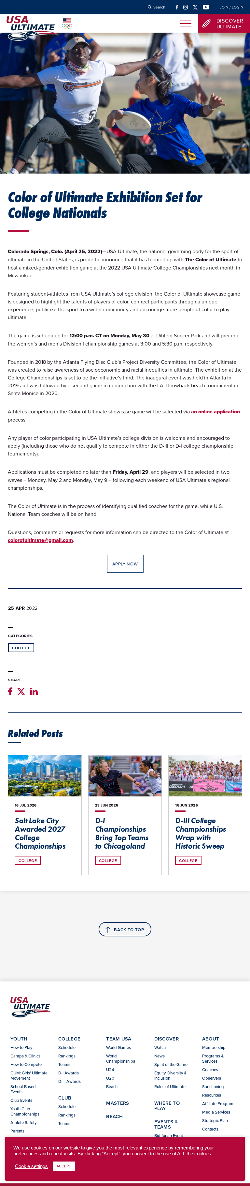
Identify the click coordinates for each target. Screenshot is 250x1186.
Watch (160, 1047)
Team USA (118, 1038)
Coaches (210, 1069)
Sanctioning (213, 1086)
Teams (64, 1064)
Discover (166, 1038)
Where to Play (167, 1106)
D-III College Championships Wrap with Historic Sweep (200, 833)
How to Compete (26, 1064)
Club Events (21, 1100)
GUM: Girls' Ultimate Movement (29, 1075)
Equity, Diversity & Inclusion (170, 1075)
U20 (110, 1078)
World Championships (120, 1058)
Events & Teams (166, 1124)
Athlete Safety (23, 1122)
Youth (19, 1038)
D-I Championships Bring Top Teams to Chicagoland (121, 833)
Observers (211, 1078)
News (159, 1056)
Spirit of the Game (171, 1064)
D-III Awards (69, 1081)
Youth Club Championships (24, 1111)
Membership (214, 1047)
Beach (112, 1086)
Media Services (216, 1112)
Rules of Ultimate (170, 1086)
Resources (211, 1095)
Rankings (67, 1056)
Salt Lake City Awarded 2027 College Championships (40, 833)
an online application (215, 411)
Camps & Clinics (25, 1056)
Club (64, 1097)
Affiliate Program (217, 1103)
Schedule (67, 1047)
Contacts (210, 1129)
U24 (110, 1069)
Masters (117, 1103)
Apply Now (125, 564)
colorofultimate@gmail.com (40, 540)
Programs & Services (213, 1058)
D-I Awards (68, 1073)
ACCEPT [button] (64, 1166)
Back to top (129, 930)
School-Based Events (23, 1089)
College (21, 648)
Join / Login (231, 7)
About (210, 1038)
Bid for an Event (168, 1135)
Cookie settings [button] (31, 1166)
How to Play (21, 1047)
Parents (17, 1131)
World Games (118, 1047)
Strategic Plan (215, 1120)
